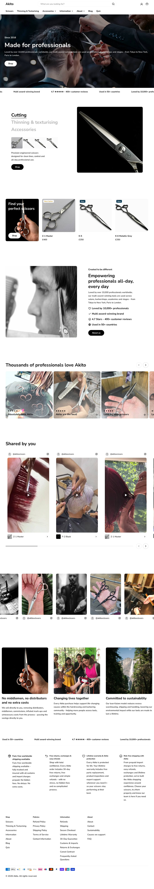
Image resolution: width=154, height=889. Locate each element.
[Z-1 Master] (17, 142)
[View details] (47, 536)
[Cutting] (110, 140)
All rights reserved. (28, 876)
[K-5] (28, 142)
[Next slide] (145, 365)
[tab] (18, 115)
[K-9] (52, 142)
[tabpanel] (38, 153)
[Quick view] (72, 204)
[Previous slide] (139, 365)
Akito (10, 4)
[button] (29, 413)
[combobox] (77, 4)
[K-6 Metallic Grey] (40, 142)
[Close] (49, 414)
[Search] (113, 4)
